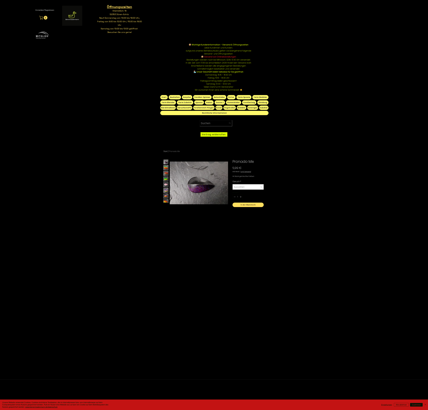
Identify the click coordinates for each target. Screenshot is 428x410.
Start (165, 151)
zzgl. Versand (246, 172)
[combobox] (216, 123)
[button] (43, 18)
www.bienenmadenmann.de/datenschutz (41, 407)
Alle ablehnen (401, 404)
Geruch (237, 181)
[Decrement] (234, 197)
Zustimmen (416, 404)
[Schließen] (425, 404)
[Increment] (240, 197)
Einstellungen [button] (386, 404)
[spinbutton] (237, 197)
